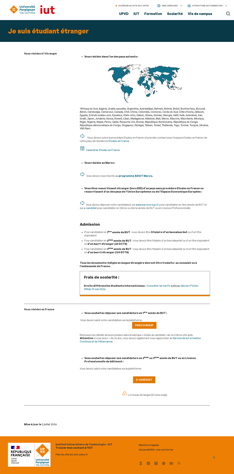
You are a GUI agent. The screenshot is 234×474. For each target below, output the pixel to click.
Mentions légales (149, 445)
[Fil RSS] (179, 463)
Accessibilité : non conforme (156, 449)
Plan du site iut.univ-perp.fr (72, 454)
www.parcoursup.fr (147, 204)
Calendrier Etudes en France (103, 150)
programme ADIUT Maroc (135, 175)
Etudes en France (119, 141)
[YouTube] (171, 463)
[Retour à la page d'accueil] (32, 10)
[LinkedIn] (156, 463)
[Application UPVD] (141, 463)
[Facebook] (164, 463)
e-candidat (90, 208)
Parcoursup (144, 325)
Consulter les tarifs (158, 285)
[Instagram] (148, 463)
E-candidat (144, 379)
